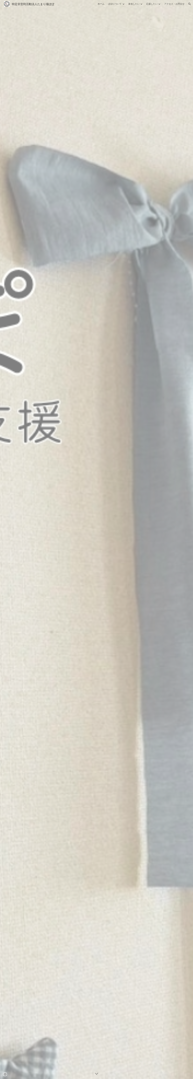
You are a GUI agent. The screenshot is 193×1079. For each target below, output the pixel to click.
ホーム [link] (101, 3)
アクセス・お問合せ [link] (174, 3)
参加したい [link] (134, 3)
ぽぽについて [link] (115, 3)
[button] (189, 4)
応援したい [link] (152, 3)
